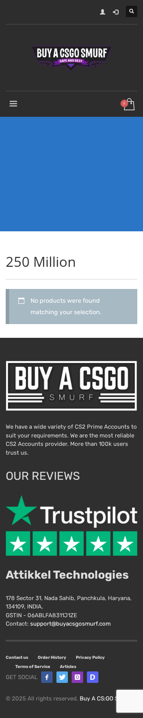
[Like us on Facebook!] (47, 677)
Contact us (17, 657)
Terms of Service (32, 666)
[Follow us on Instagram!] (77, 677)
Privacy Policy (90, 657)
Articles (68, 666)
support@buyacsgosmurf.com (70, 623)
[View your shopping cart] (128, 104)
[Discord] (92, 677)
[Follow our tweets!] (62, 677)
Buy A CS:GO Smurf (105, 698)
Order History (52, 657)
